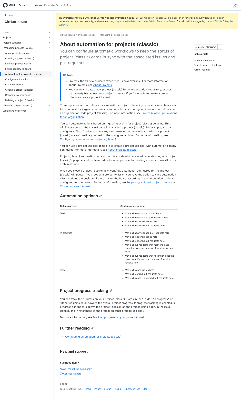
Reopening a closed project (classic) (149, 182)
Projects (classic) (87, 34)
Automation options (79, 195)
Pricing (117, 388)
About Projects (102, 85)
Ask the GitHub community (77, 368)
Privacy (97, 388)
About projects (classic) (122, 149)
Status (107, 388)
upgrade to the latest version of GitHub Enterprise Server (145, 21)
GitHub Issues (16, 22)
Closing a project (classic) (76, 186)
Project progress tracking (84, 290)
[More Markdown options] (220, 47)
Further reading (75, 328)
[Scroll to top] (234, 394)
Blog (145, 388)
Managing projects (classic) (114, 34)
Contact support (72, 373)
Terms (87, 388)
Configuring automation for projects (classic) (88, 139)
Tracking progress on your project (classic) (119, 317)
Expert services (132, 388)
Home (10, 15)
